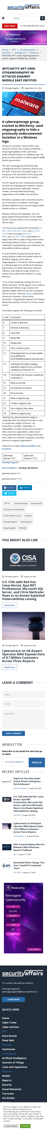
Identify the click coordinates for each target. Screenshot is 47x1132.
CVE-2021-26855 (18, 236)
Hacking (6, 52)
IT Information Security (12, 515)
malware (28, 515)
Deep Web (8, 1040)
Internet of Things (13, 1062)
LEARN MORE (13, 999)
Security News (26, 522)
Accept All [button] (25, 1126)
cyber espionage (20, 503)
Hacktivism (8, 1049)
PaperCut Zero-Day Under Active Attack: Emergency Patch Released (26, 781)
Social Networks (11, 1089)
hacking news (36, 503)
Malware (34, 52)
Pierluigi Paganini (12, 88)
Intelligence (20, 52)
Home (5, 49)
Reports (6, 1080)
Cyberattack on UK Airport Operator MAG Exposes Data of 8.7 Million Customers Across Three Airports (23, 656)
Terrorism (8, 1093)
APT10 (7, 503)
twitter (11, 493)
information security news (13, 509)
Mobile (6, 1075)
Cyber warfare (10, 1027)
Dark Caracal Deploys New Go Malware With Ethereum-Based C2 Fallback (28, 847)
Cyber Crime (9, 1022)
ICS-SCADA (8, 1098)
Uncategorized (20, 788)
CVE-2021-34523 (20, 231)
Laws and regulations (14, 1066)
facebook (11, 488)
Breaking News (27, 49)
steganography (9, 528)
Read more (10, 605)
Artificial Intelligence (14, 1058)
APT (14, 49)
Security (17, 872)
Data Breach (18, 836)
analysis (29, 293)
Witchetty (22, 528)
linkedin (26, 488)
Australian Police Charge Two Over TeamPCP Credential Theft (29, 865)
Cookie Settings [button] (11, 1126)
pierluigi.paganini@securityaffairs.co (20, 991)
